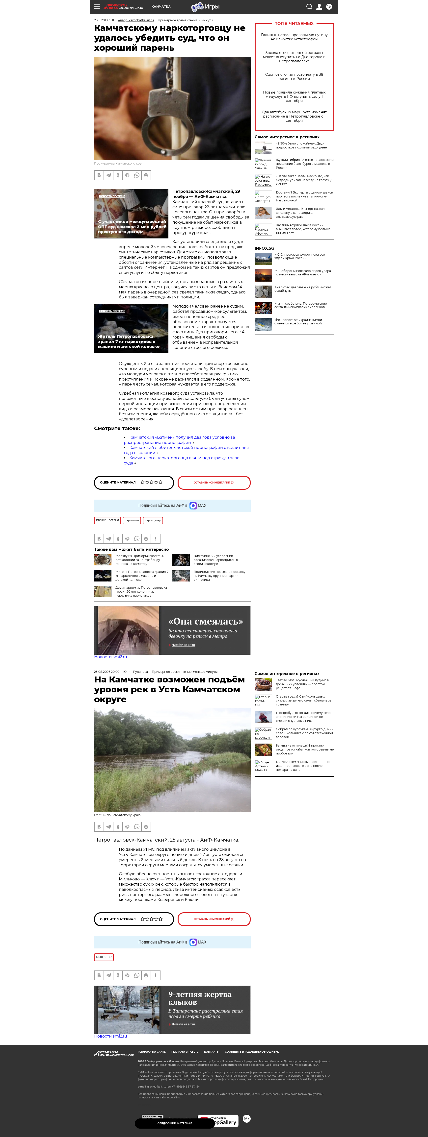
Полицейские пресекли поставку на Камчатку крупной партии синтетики (219, 575)
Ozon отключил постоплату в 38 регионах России (294, 77)
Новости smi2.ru (110, 656)
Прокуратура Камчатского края (118, 163)
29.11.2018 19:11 (104, 20)
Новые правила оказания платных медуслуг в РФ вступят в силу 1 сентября (294, 96)
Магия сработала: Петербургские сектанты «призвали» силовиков (300, 305)
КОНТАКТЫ (211, 1051)
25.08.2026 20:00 (106, 672)
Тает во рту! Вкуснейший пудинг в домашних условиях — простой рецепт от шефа (302, 684)
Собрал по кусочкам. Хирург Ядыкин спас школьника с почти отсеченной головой (304, 733)
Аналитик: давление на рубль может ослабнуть (302, 289)
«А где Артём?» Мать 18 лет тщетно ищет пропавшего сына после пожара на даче (303, 766)
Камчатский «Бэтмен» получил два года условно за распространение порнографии (179, 440)
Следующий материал (175, 1123)
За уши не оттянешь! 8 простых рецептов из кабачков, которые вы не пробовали (305, 749)
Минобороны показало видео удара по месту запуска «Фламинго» (302, 272)
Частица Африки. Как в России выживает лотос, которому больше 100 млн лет (303, 229)
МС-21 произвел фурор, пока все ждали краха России (299, 256)
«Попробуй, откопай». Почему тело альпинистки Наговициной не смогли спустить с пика (303, 717)
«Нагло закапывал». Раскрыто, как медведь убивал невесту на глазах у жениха (303, 180)
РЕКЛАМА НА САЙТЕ (152, 1051)
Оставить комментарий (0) (214, 482)
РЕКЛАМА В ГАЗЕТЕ (184, 1051)
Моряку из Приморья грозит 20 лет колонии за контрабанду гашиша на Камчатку (139, 560)
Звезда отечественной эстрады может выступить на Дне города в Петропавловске (294, 57)
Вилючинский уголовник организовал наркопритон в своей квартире (216, 560)
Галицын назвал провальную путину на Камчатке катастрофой (294, 37)
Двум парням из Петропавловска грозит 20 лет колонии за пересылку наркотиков (141, 591)
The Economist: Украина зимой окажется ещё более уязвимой (298, 321)
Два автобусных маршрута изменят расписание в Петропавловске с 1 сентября (294, 116)
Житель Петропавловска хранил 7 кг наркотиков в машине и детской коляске (141, 575)
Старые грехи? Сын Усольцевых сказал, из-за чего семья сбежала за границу (303, 700)
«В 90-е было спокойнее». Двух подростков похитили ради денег (302, 145)
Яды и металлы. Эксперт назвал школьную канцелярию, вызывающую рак (300, 212)
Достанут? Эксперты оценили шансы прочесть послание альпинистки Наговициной (304, 196)
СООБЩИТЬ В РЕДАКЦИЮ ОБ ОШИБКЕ (252, 1051)
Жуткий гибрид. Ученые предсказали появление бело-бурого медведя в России (305, 163)
